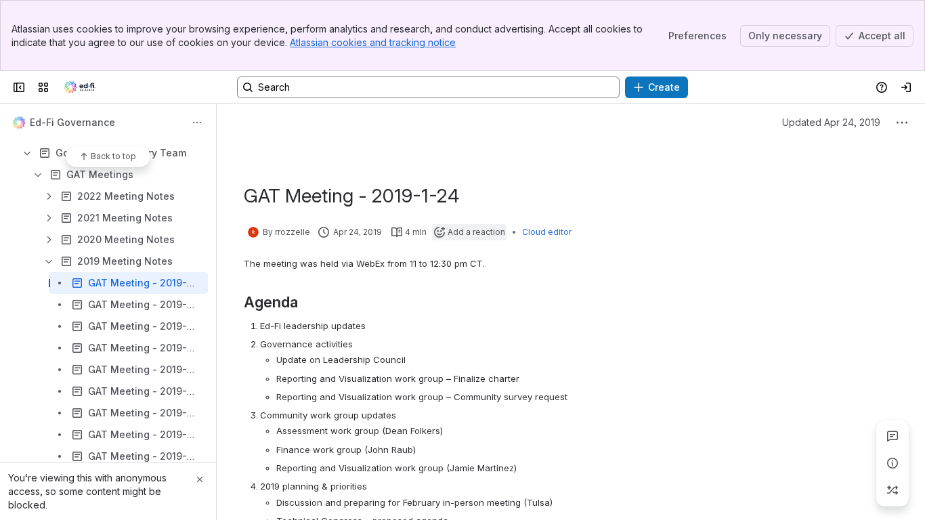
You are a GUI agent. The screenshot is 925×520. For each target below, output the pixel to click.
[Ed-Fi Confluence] (80, 87)
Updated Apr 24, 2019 (831, 122)
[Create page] (892, 490)
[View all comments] (892, 436)
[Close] (200, 479)
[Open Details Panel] (892, 463)
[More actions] (197, 122)
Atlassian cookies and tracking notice (373, 42)
